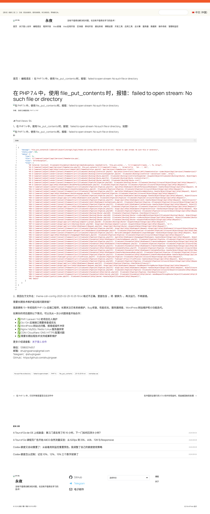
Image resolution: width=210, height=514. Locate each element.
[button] (195, 140)
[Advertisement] (105, 50)
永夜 (48, 20)
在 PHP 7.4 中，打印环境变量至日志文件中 (34, 395)
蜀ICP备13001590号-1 (30, 506)
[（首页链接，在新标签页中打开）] (16, 20)
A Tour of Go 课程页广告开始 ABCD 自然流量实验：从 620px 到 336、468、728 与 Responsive (63, 440)
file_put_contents (65, 374)
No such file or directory (22, 374)
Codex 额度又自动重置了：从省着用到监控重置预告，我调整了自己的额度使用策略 (57, 447)
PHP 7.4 (32, 110)
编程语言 (26, 78)
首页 (15, 78)
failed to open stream (41, 374)
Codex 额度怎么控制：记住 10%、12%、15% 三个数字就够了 (46, 454)
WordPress (189, 506)
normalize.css (93, 374)
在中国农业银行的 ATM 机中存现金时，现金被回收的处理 (169, 395)
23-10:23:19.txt (80, 374)
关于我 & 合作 (39, 341)
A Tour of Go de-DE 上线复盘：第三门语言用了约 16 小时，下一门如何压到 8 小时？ (57, 432)
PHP (37, 110)
